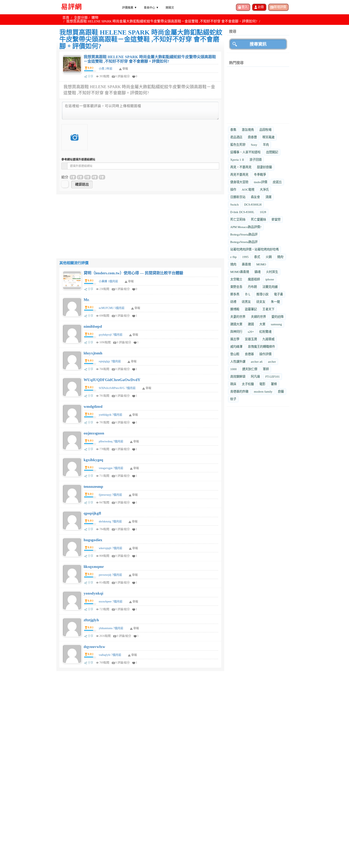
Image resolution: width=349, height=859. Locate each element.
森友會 (255, 197)
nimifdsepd (93, 326)
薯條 (274, 384)
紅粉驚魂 (265, 331)
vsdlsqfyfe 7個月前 (110, 654)
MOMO (261, 264)
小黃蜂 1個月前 (108, 281)
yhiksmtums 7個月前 (111, 628)
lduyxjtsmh (93, 353)
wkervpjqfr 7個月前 (110, 548)
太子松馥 (248, 384)
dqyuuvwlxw (94, 647)
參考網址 (78, 159)
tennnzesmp (93, 486)
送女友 (260, 301)
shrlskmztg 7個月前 (110, 521)
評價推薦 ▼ (129, 7)
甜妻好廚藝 (264, 167)
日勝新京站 (237, 197)
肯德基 (249, 354)
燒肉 (233, 264)
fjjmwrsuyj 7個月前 (110, 494)
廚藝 (281, 391)
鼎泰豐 (252, 137)
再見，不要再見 (240, 167)
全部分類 (81, 18)
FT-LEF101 (272, 376)
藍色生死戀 (237, 144)
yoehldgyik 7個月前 (110, 414)
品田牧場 (265, 129)
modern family (263, 391)
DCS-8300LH (253, 204)
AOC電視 (248, 189)
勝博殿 (234, 309)
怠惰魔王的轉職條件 (261, 346)
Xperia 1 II (237, 159)
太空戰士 (236, 279)
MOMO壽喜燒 (239, 272)
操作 (233, 189)
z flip (233, 257)
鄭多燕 (234, 294)
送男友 (246, 301)
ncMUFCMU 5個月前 (111, 308)
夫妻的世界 (237, 316)
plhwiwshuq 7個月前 (111, 441)
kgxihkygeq (93, 460)
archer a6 (257, 361)
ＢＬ (248, 294)
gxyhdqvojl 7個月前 (110, 334)
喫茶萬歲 (268, 137)
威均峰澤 (236, 346)
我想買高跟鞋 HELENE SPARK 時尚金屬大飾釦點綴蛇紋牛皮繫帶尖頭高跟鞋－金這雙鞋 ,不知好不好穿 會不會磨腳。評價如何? (150, 59)
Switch (234, 204)
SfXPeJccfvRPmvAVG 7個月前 (117, 388)
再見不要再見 (239, 174)
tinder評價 (260, 182)
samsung (276, 324)
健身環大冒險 (239, 182)
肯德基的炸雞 (239, 391)
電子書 (278, 294)
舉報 (131, 281)
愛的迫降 (277, 316)
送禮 (233, 301)
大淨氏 (264, 189)
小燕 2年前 (105, 68)
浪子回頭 (255, 159)
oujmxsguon (94, 433)
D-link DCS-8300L (242, 212)
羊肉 (266, 144)
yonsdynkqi (93, 593)
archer (272, 361)
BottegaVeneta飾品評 (244, 234)
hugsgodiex (93, 540)
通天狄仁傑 (249, 369)
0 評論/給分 (122, 76)
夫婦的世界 (258, 316)
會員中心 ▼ (151, 7)
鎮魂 (257, 272)
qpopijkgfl (92, 513)
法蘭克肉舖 (270, 286)
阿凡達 (255, 376)
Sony (254, 144)
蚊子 (233, 399)
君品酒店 (236, 137)
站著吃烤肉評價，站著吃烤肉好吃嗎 (254, 249)
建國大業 (236, 324)
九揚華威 (268, 339)
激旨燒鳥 (248, 129)
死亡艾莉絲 (237, 219)
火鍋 (269, 257)
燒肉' (280, 257)
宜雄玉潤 (251, 339)
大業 (262, 324)
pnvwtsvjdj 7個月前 (110, 574)
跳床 (233, 384)
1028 (263, 212)
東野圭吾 (236, 286)
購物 (94, 18)
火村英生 (272, 272)
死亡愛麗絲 (258, 219)
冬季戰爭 (260, 174)
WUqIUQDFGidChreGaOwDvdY (112, 380)
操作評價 (265, 354)
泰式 (257, 257)
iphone (269, 279)
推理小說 (262, 294)
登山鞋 (234, 354)
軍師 (266, 369)
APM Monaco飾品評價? (245, 227)
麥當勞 (276, 219)
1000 (233, 369)
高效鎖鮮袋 (237, 376)
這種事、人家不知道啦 (245, 152)
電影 (262, 384)
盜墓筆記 (251, 309)
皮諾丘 (277, 182)
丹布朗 (252, 286)
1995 (245, 257)
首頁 (65, 18)
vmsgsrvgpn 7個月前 (111, 468)
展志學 (234, 339)
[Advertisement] (140, 222)
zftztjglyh (91, 620)
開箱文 (170, 7)
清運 (268, 197)
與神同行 (236, 331)
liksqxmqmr (94, 566)
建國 (251, 324)
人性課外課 (237, 361)
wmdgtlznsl (93, 406)
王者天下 (268, 309)
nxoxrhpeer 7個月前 (110, 601)
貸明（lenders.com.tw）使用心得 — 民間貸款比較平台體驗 (133, 273)
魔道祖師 (254, 279)
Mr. (86, 300)
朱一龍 (275, 301)
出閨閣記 (272, 152)
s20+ (251, 331)
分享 (90, 76)
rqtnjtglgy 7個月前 (110, 361)
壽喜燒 (246, 264)
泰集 (233, 129)
